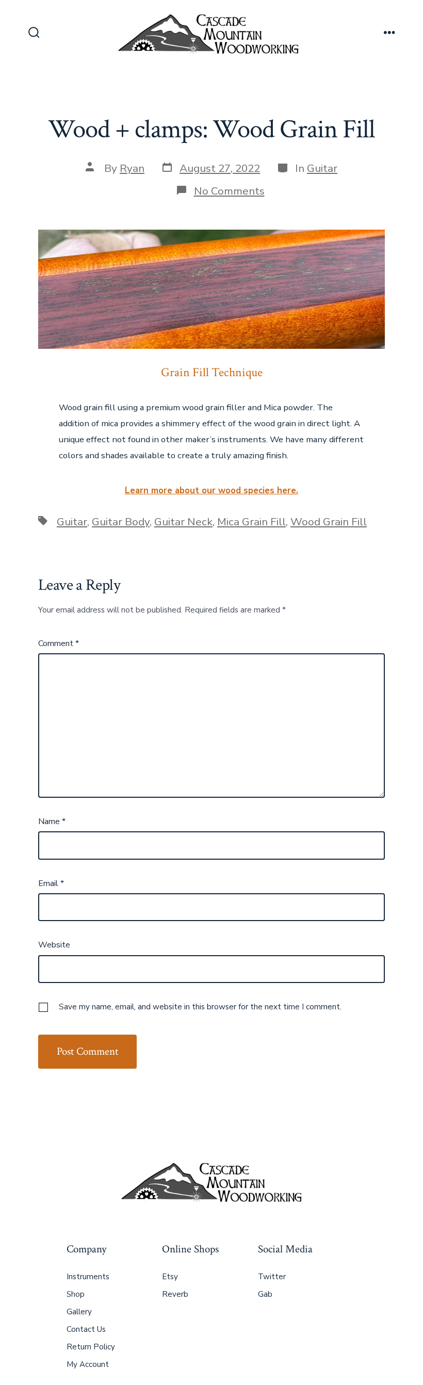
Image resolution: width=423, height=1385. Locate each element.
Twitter (272, 1276)
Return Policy (91, 1347)
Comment (58, 643)
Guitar (322, 168)
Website (54, 945)
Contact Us (86, 1329)
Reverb (175, 1294)
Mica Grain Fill (251, 521)
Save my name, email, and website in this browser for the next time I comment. (200, 1007)
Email (51, 883)
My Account (88, 1364)
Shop (76, 1294)
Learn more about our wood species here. (211, 490)
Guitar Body (121, 521)
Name (52, 821)
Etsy (170, 1276)
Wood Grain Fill (328, 521)
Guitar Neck (183, 521)
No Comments (229, 191)
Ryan (132, 168)
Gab (265, 1294)
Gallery (79, 1312)
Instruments (88, 1276)
